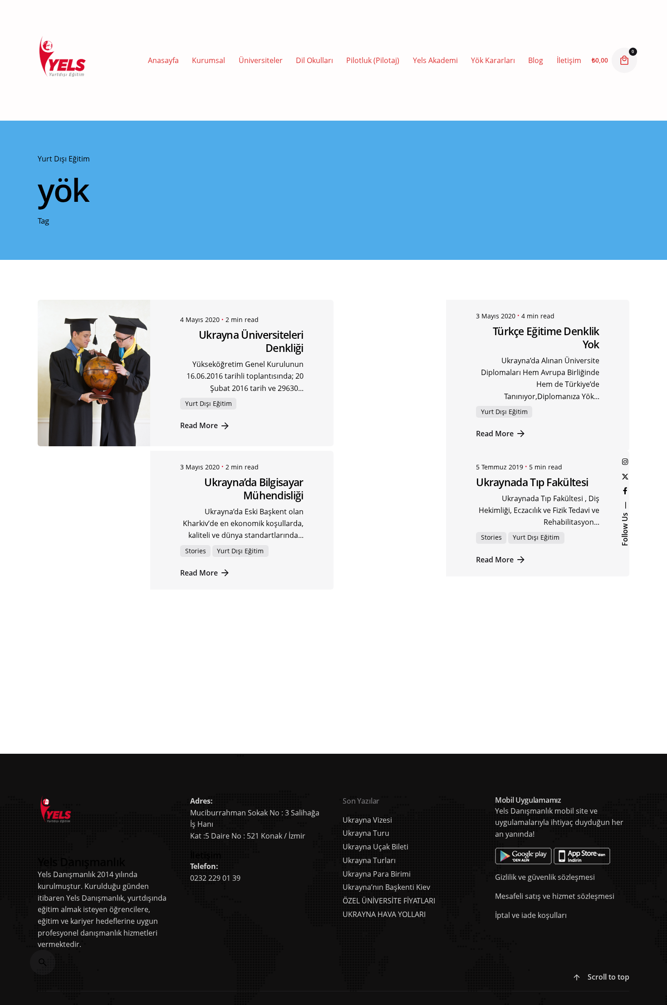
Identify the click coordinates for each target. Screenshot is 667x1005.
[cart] (624, 60)
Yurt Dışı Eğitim (64, 159)
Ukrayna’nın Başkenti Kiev (386, 887)
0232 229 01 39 (215, 878)
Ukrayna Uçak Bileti (375, 847)
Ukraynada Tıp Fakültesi (532, 482)
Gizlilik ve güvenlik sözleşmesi (545, 877)
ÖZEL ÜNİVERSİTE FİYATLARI (389, 901)
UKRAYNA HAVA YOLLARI (384, 914)
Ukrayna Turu (366, 833)
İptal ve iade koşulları (531, 915)
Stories (195, 550)
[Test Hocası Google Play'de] (552, 853)
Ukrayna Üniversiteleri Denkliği (251, 341)
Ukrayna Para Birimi (377, 874)
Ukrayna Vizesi (367, 820)
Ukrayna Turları (369, 860)
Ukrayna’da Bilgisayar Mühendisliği (253, 488)
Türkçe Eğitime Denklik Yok (546, 337)
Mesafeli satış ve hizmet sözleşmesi (554, 896)
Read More (199, 425)
